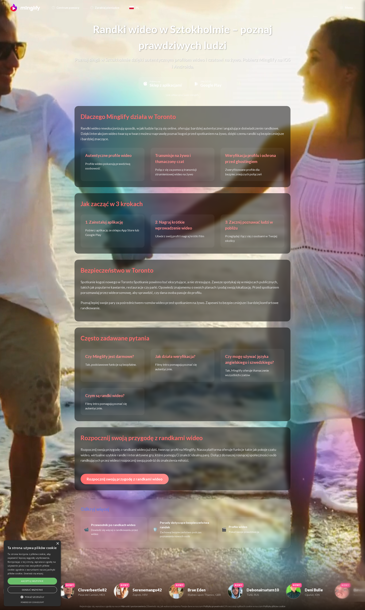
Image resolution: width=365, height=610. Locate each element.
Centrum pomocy (67, 7)
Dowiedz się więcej (33, 573)
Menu (349, 7)
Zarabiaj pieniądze (107, 7)
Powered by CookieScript (32, 602)
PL (137, 7)
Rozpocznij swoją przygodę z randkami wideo (125, 479)
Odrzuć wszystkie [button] (32, 589)
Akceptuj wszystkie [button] (32, 581)
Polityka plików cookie (274, 606)
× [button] (57, 543)
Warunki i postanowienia (133, 606)
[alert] (32, 573)
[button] (32, 597)
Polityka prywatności (213, 606)
